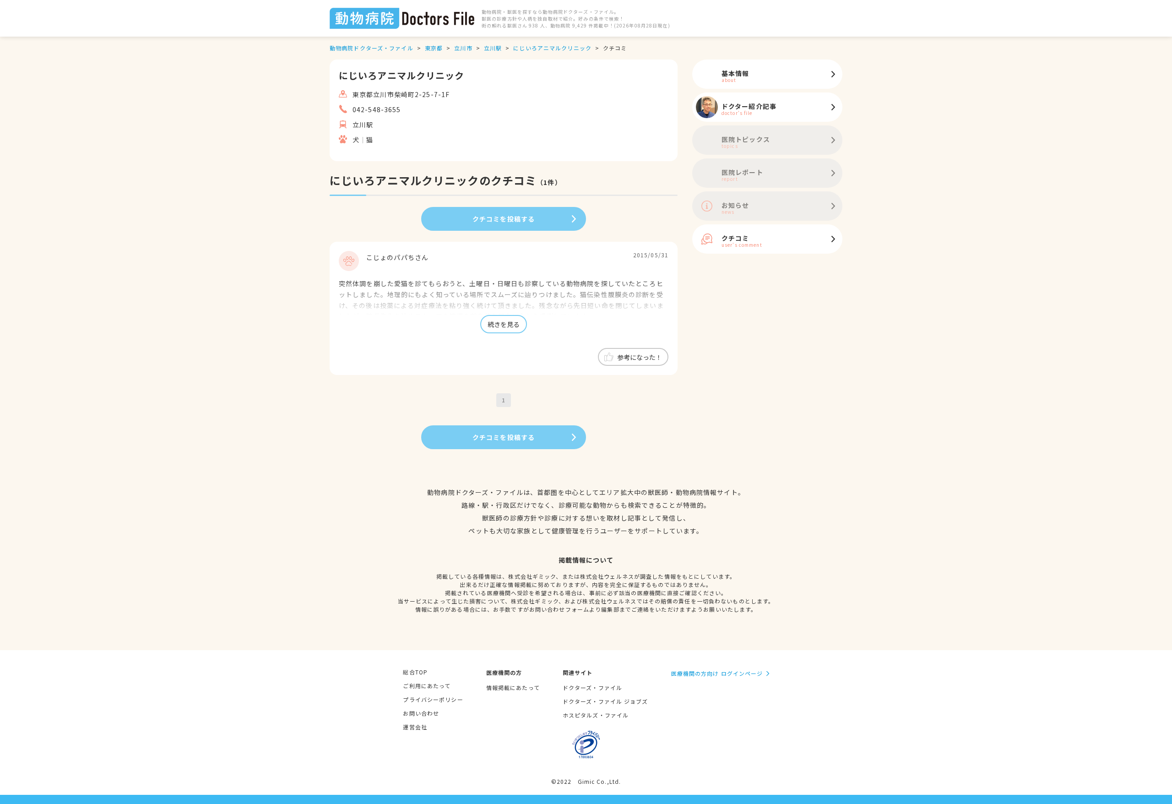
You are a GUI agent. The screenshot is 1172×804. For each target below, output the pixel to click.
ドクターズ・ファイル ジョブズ (605, 701)
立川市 (463, 48)
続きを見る (504, 324)
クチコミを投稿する (503, 218)
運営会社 (415, 727)
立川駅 (493, 48)
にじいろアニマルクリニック (552, 48)
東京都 (434, 48)
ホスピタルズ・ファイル (596, 715)
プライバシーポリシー (433, 699)
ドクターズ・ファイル (592, 687)
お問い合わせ (421, 713)
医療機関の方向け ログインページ (717, 673)
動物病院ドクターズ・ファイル (371, 48)
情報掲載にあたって (513, 687)
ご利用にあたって (426, 686)
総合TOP (415, 672)
